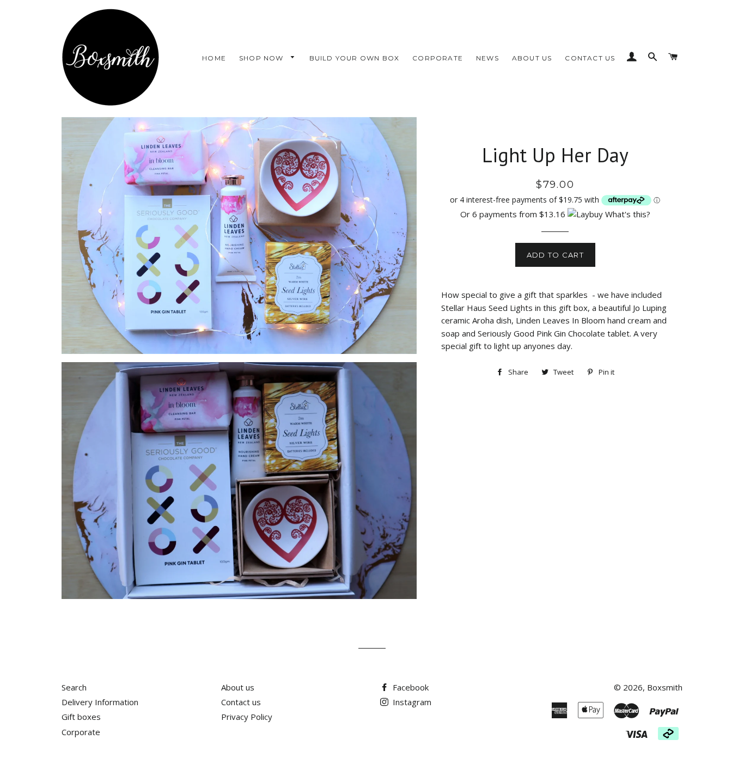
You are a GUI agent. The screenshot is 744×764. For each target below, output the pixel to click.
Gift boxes (81, 716)
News (487, 58)
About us (532, 58)
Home (214, 58)
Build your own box (354, 58)
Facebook (410, 687)
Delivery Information (100, 701)
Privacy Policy (246, 716)
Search (74, 687)
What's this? (627, 214)
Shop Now (262, 58)
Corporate (437, 58)
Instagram (411, 701)
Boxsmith (664, 687)
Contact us (590, 58)
